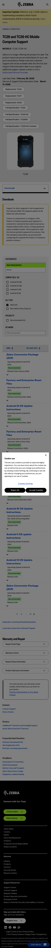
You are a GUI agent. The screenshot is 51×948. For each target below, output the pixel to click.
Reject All (15, 490)
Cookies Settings (25, 484)
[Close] (46, 455)
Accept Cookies (36, 490)
